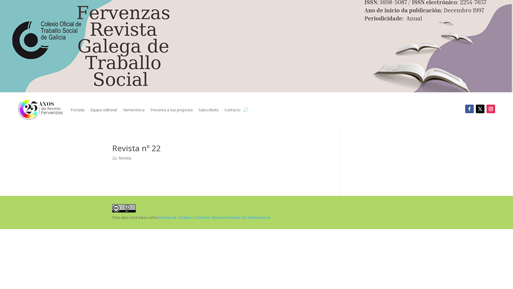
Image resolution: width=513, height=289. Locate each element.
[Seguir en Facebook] (469, 109)
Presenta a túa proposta (171, 109)
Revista (125, 158)
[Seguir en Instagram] (491, 109)
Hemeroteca (134, 109)
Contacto (232, 109)
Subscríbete (209, 109)
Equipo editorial (103, 109)
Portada (77, 109)
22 (114, 158)
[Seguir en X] (480, 109)
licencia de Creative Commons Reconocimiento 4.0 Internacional (214, 217)
